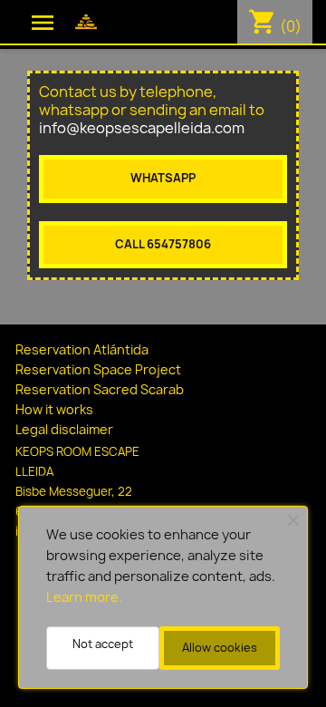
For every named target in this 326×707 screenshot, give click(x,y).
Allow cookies (219, 647)
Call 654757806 (163, 244)
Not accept (102, 644)
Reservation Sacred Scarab (99, 389)
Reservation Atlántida (82, 349)
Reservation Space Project (98, 369)
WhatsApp (163, 178)
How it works (54, 409)
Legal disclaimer (64, 429)
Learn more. (84, 597)
